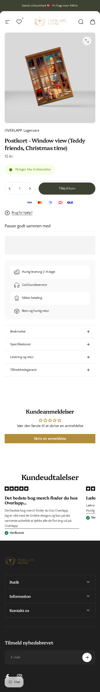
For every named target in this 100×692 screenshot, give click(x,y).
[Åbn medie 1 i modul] (87, 41)
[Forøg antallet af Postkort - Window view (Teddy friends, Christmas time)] (30, 188)
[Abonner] (87, 657)
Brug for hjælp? (22, 213)
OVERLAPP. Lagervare (22, 130)
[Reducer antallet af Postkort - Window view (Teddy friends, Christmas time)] (10, 188)
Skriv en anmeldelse (50, 439)
